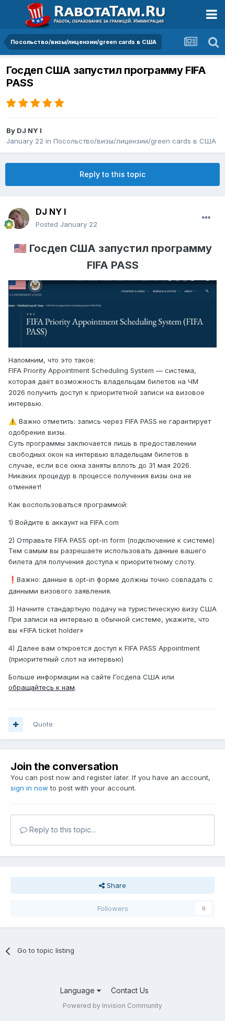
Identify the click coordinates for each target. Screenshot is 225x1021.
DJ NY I (29, 130)
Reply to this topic (112, 174)
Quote (43, 724)
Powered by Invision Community (112, 1005)
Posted (66, 224)
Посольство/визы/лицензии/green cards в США (134, 141)
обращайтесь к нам (41, 687)
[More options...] (206, 218)
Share (115, 885)
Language (78, 990)
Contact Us (130, 990)
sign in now (29, 788)
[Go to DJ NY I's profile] (18, 218)
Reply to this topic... (61, 829)
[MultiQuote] (15, 724)
